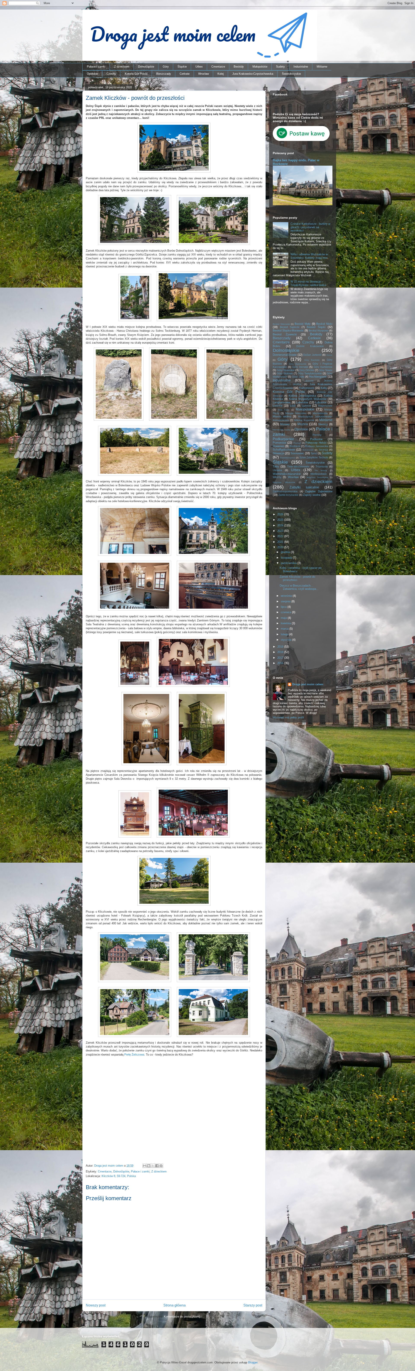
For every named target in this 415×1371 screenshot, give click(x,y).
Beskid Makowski (281, 324)
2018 (280, 652)
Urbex (199, 66)
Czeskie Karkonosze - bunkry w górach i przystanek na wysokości (310, 227)
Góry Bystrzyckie (297, 364)
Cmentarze (218, 66)
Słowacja (278, 453)
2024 (280, 525)
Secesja (323, 449)
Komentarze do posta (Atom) (182, 1316)
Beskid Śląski (316, 327)
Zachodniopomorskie (285, 491)
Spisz (314, 453)
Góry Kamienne (323, 366)
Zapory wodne (312, 494)
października (289, 563)
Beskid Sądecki (290, 327)
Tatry (276, 466)
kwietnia (286, 623)
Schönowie (308, 450)
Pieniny (317, 434)
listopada (287, 557)
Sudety (280, 66)
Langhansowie (281, 402)
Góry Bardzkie (312, 360)
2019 (280, 646)
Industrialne (301, 66)
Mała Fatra (283, 410)
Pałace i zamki (96, 66)
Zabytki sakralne (304, 487)
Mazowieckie (320, 413)
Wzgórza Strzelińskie (317, 477)
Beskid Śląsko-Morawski (288, 330)
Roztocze (294, 446)
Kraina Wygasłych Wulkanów (307, 399)
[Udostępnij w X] (153, 1166)
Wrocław (203, 73)
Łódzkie (278, 405)
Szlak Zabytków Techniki (314, 457)
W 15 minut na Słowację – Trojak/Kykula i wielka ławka (308, 283)
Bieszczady (163, 73)
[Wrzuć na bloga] (149, 1166)
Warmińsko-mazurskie (287, 473)
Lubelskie (302, 402)
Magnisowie (325, 405)
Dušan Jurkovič (312, 354)
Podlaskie (316, 439)
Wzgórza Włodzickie (284, 482)
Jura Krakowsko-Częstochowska (252, 73)
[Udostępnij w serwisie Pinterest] (161, 1166)
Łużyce (306, 405)
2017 (280, 657)
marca (285, 628)
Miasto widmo (282, 416)
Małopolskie (259, 66)
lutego (285, 634)
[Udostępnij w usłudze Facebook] (157, 1166)
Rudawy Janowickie (317, 446)
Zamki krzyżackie (288, 494)
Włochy (277, 477)
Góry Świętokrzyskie (310, 373)
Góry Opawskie (286, 370)
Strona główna (174, 1305)
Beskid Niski (324, 323)
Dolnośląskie (146, 66)
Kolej (220, 73)
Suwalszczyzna (287, 457)
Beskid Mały (303, 323)
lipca (284, 606)
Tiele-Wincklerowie (298, 466)
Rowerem (278, 446)
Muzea (302, 424)
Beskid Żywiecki (285, 334)
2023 (280, 530)
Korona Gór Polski (136, 73)
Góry (166, 66)
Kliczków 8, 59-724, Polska (119, 1176)
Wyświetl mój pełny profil (288, 717)
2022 (280, 536)
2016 (280, 663)
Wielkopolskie (318, 473)
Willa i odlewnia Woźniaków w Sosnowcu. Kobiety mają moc (309, 256)
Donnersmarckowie (285, 354)
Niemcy (323, 424)
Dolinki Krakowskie (310, 346)
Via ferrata (320, 470)
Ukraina (277, 470)
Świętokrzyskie (291, 73)
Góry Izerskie (300, 366)
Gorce (329, 355)
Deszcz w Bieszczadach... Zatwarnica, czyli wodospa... (299, 587)
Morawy (285, 424)
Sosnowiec (297, 453)
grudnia (286, 552)
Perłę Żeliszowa (134, 1054)
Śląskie (182, 66)
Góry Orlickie (306, 370)
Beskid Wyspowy (319, 330)
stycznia (286, 639)
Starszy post (252, 1305)
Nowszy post (95, 1305)
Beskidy (239, 66)
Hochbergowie (318, 376)
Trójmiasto (322, 466)
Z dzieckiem (121, 66)
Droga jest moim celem (307, 684)
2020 (280, 547)
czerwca (286, 612)
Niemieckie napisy (281, 429)
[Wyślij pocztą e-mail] (144, 1166)
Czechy (111, 73)
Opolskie (92, 73)
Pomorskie (279, 442)
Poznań (297, 443)
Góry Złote (298, 376)
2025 (280, 519)
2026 (280, 514)
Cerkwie (185, 73)
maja (284, 617)
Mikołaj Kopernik (304, 420)
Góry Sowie (325, 370)
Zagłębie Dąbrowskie (318, 491)
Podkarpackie (283, 439)
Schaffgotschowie (284, 449)
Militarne (322, 66)
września (287, 595)
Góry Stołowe (285, 373)
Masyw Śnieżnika (295, 413)
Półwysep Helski (315, 442)
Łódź (293, 405)
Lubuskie (320, 402)
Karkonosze (306, 388)
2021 (280, 541)
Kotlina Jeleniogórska (302, 395)
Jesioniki (309, 381)
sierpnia (286, 601)
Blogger (252, 1362)
